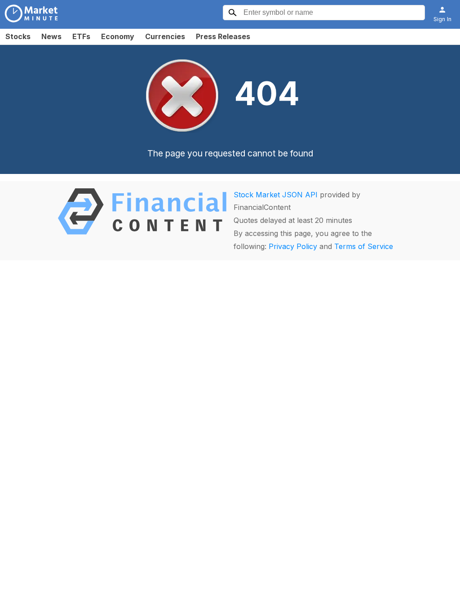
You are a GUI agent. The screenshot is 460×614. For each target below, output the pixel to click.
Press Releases (223, 36)
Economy (117, 36)
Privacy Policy (293, 246)
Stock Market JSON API (276, 194)
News (51, 36)
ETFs (81, 36)
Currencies (165, 36)
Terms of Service (363, 246)
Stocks (18, 36)
